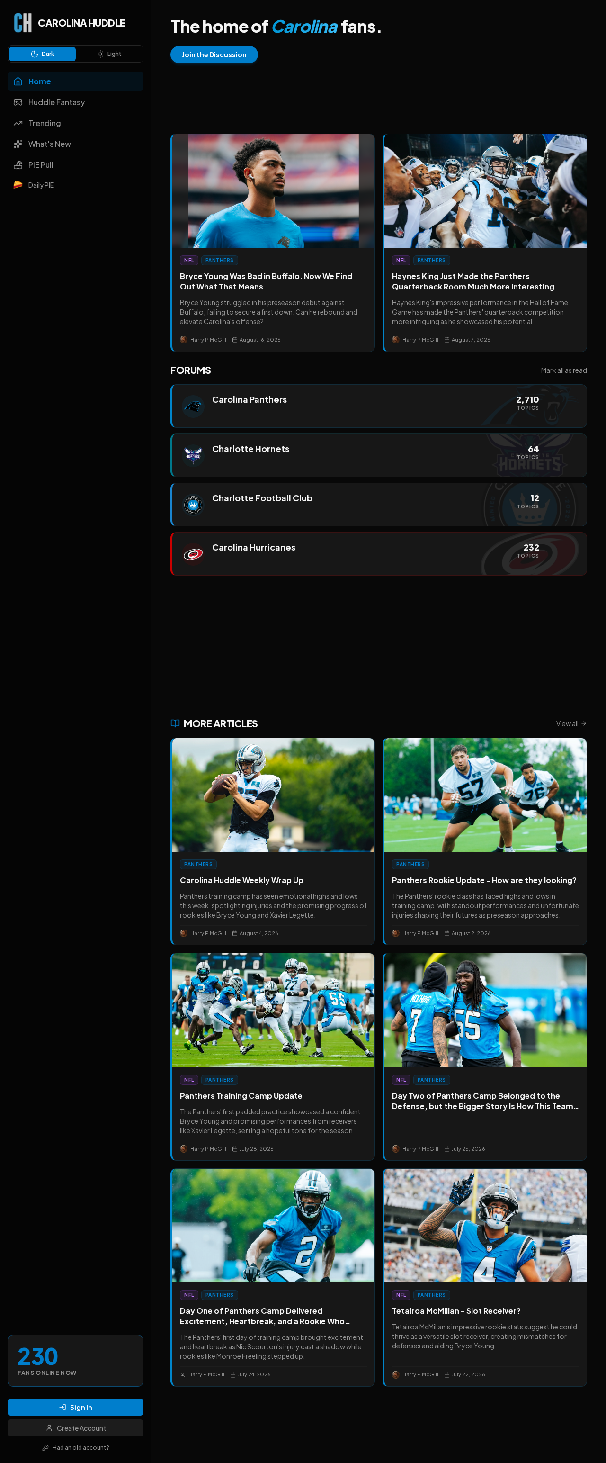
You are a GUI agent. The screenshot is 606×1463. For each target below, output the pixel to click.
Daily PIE (41, 185)
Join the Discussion (214, 54)
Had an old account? (81, 1447)
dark (48, 53)
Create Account (81, 1428)
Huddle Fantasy (56, 102)
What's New (49, 144)
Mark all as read (564, 370)
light (114, 53)
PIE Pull (40, 165)
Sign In (81, 1407)
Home (39, 81)
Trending (44, 123)
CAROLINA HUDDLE (81, 22)
